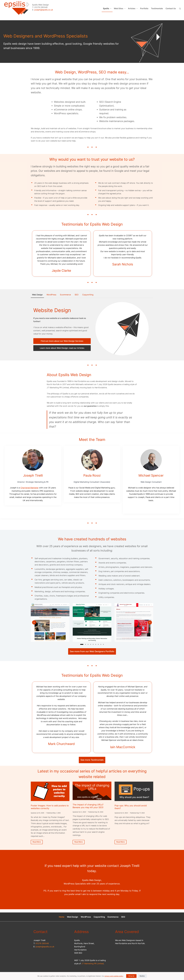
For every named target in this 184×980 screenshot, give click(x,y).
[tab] (37, 295)
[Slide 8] (101, 644)
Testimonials (157, 8)
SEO (123, 917)
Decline (142, 976)
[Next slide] (150, 622)
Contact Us (171, 8)
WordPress (86, 917)
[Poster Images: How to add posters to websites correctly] (50, 791)
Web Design (72, 917)
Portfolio (144, 8)
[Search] (180, 8)
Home (61, 917)
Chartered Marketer (30, 488)
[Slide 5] (93, 644)
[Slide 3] (88, 644)
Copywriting (99, 917)
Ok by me (131, 976)
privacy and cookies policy (114, 976)
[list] (92, 622)
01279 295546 (42, 943)
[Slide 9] (103, 644)
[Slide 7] (98, 644)
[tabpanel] (92, 328)
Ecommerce (113, 917)
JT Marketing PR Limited (92, 963)
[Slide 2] (85, 644)
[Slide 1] (81, 644)
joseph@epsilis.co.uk (43, 10)
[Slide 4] (90, 644)
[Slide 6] (95, 644)
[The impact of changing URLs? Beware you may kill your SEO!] (92, 791)
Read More (38, 842)
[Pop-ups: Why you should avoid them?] (134, 791)
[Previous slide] (34, 622)
